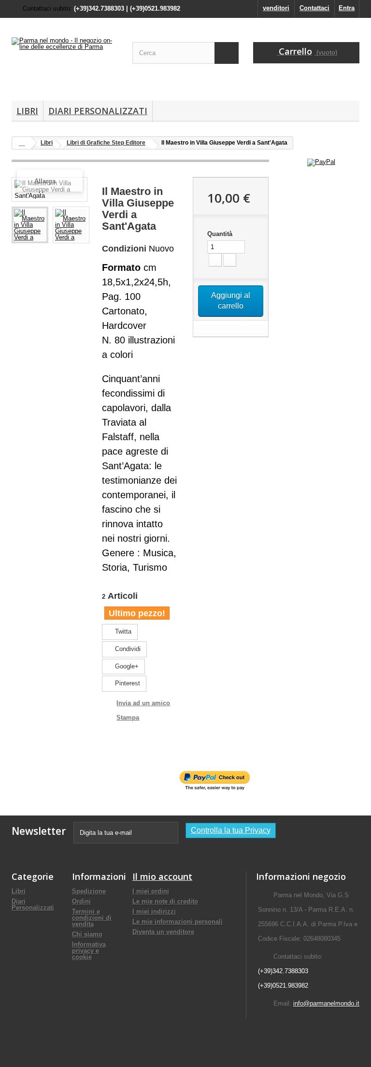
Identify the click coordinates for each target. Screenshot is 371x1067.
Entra (347, 8)
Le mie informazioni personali (177, 921)
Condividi (127, 648)
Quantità (219, 234)
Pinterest (126, 683)
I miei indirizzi (154, 911)
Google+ (126, 666)
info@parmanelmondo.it (326, 1003)
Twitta (122, 631)
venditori (276, 8)
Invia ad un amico (143, 703)
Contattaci (314, 8)
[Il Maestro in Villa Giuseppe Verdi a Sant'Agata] (30, 225)
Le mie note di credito (165, 901)
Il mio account (162, 876)
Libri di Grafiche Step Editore (106, 143)
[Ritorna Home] (22, 143)
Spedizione (89, 891)
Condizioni (124, 248)
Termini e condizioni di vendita (92, 918)
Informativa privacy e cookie (89, 951)
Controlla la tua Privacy (231, 830)
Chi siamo (87, 934)
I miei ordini (150, 891)
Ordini (81, 901)
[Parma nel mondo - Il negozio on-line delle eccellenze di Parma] (65, 63)
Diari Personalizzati (97, 111)
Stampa (127, 717)
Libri (27, 111)
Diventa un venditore (163, 931)
